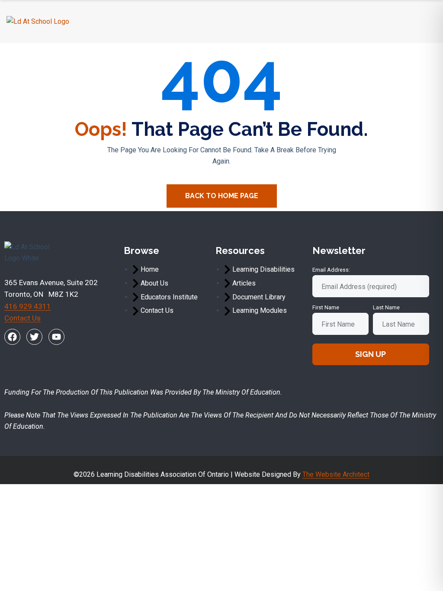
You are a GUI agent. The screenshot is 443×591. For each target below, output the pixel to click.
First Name (325, 307)
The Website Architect (335, 474)
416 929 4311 (27, 306)
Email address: (331, 270)
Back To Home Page (221, 196)
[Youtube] (56, 337)
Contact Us (22, 318)
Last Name (386, 307)
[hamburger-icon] (426, 21)
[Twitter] (34, 337)
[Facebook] (12, 337)
